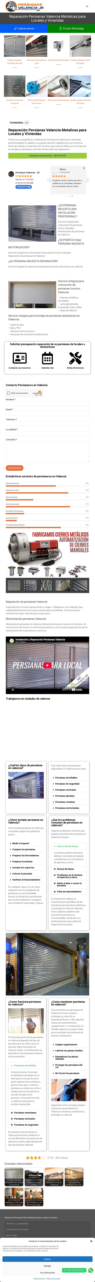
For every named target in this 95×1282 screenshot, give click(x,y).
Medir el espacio (20, 843)
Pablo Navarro (66, 169)
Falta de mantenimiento (69, 891)
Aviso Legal (11, 1235)
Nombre (10, 399)
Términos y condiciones (17, 1223)
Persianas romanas (65, 802)
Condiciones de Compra (17, 1229)
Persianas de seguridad (67, 783)
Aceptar (47, 1259)
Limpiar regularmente (66, 1044)
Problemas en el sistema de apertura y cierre (69, 876)
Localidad (11, 429)
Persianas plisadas (65, 796)
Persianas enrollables (66, 777)
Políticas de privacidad (53, 1278)
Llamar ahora (25, 28)
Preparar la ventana (22, 861)
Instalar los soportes (23, 867)
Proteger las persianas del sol (68, 1066)
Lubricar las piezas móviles (69, 1050)
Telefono (11, 419)
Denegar (47, 1266)
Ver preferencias (47, 1273)
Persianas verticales (65, 790)
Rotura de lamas (65, 869)
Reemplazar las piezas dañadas (66, 1057)
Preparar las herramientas (25, 855)
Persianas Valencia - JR (27, 172)
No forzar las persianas (67, 1073)
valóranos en (22, 186)
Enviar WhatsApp (73, 28)
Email (9, 409)
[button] (91, 1241)
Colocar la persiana (22, 873)
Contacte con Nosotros (40, 155)
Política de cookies (39, 1278)
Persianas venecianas (25, 1112)
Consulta (11, 439)
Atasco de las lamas (67, 846)
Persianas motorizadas (67, 808)
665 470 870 (60, 155)
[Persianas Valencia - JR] (25, 6)
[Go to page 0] (64, 196)
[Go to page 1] (66, 196)
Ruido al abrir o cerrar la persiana (69, 884)
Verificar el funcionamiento (26, 879)
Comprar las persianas (23, 849)
